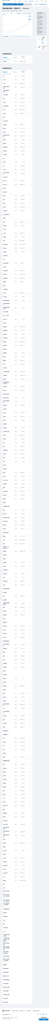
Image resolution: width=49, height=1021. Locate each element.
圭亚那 (4, 323)
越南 (4, 809)
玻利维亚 (5, 648)
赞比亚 (4, 802)
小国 (4, 931)
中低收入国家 (5, 983)
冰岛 (4, 165)
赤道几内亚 (5, 805)
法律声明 (3, 1017)
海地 (4, 618)
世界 (4, 888)
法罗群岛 (5, 592)
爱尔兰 (4, 629)
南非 (4, 222)
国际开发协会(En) (23, 1010)
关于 (37, 1)
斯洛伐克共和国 (6, 517)
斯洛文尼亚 (5, 521)
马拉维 (4, 858)
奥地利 (4, 379)
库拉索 (4, 465)
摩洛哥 (4, 498)
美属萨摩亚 (5, 734)
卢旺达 (4, 233)
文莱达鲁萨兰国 (6, 506)
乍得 (4, 117)
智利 (4, 543)
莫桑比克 (5, 768)
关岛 (4, 158)
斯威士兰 (5, 513)
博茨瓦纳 (5, 225)
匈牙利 (4, 207)
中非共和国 (5, 94)
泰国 (4, 607)
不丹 (4, 76)
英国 (4, 757)
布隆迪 (4, 454)
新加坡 (4, 528)
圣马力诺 (5, 319)
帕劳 (4, 461)
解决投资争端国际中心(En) (7, 1014)
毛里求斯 (5, 573)
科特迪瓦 (5, 686)
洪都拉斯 (5, 614)
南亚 (4, 924)
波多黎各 (5, 600)
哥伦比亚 (5, 274)
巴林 (4, 442)
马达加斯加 (5, 873)
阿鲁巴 (4, 846)
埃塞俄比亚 (5, 330)
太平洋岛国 (5, 927)
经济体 (20, 1)
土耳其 (4, 293)
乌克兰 (4, 102)
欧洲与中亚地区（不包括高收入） (6, 960)
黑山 (4, 884)
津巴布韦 (5, 611)
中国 (4, 83)
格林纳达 (5, 555)
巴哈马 (4, 420)
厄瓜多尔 (5, 252)
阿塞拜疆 (5, 813)
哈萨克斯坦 (5, 270)
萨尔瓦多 (5, 779)
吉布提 (4, 266)
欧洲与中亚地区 (6, 956)
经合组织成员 (5, 972)
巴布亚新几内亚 (6, 431)
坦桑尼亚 (5, 326)
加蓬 (4, 203)
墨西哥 (4, 360)
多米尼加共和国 (6, 371)
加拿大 (4, 195)
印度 (4, 240)
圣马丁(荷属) (5, 311)
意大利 (4, 476)
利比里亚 (5, 192)
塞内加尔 (5, 341)
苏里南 (4, 753)
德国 (4, 472)
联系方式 (16, 1017)
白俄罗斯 (5, 667)
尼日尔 (4, 412)
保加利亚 (5, 151)
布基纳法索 (5, 450)
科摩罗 (4, 682)
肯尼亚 (4, 742)
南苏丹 (4, 218)
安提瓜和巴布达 (6, 394)
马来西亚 (5, 861)
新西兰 (4, 536)
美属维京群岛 (5, 730)
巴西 (4, 446)
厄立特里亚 (5, 255)
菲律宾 (4, 775)
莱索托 (4, 772)
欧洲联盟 (5, 964)
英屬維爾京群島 (6, 760)
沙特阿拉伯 (5, 581)
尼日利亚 (5, 409)
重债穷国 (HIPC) (6, 976)
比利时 (4, 566)
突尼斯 (4, 697)
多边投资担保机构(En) (36, 1010)
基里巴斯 (5, 334)
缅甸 (4, 719)
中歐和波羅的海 (6, 909)
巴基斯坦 (5, 424)
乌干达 (4, 109)
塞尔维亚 (5, 345)
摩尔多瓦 (5, 495)
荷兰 (4, 764)
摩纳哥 (4, 502)
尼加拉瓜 (5, 405)
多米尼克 (5, 367)
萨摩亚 (4, 783)
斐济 (4, 510)
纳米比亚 (5, 715)
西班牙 (4, 794)
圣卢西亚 (5, 296)
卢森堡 (4, 237)
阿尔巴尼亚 (5, 824)
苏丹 (4, 749)
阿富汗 (4, 816)
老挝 (4, 738)
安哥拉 (4, 390)
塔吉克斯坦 (5, 338)
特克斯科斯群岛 (6, 641)
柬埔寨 (4, 551)
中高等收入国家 (6, 994)
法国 (4, 585)
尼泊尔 (4, 416)
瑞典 (4, 656)
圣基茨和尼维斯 (6, 300)
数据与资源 (31, 1)
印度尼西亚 (5, 244)
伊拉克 (4, 132)
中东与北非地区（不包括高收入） (6, 905)
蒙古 (4, 790)
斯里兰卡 (5, 525)
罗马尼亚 (5, 61)
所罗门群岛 (5, 480)
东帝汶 (4, 79)
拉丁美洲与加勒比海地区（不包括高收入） (6, 939)
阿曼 (4, 839)
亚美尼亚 (5, 124)
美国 (4, 727)
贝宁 (4, 798)
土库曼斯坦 (5, 289)
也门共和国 (5, 121)
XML (42, 41)
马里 (4, 876)
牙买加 (4, 637)
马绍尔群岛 (5, 865)
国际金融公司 (29, 1010)
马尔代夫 (5, 850)
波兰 (4, 596)
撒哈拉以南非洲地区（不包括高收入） (6, 948)
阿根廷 (4, 843)
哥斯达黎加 (5, 278)
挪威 (4, 487)
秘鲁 (4, 693)
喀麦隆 (4, 281)
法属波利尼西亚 (6, 588)
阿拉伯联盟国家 (6, 979)
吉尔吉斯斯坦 (5, 263)
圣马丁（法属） (6, 315)
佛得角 (4, 143)
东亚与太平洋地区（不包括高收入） (6, 896)
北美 (4, 920)
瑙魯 (4, 652)
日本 (4, 540)
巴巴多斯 (5, 427)
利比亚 (4, 188)
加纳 (4, 199)
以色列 (4, 128)
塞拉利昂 (5, 349)
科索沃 (4, 689)
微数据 (41, 4)
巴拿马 (4, 439)
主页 (15, 1)
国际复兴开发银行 (15, 1010)
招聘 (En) (12, 1017)
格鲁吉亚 (5, 562)
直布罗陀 (5, 674)
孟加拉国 (5, 386)
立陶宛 (4, 701)
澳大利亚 (5, 626)
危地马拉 (5, 248)
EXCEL (43, 43)
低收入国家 (5, 998)
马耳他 (4, 869)
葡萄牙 (4, 787)
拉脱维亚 (5, 483)
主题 (25, 1)
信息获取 (8, 1017)
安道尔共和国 (5, 397)
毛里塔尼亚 (5, 570)
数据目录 (44, 4)
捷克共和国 (5, 491)
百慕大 (4, 671)
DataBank (38, 4)
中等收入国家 (5, 991)
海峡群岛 (5, 622)
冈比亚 (4, 162)
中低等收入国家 (6, 987)
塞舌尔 (4, 356)
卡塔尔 (4, 229)
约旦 (4, 708)
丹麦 (4, 98)
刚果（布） (5, 180)
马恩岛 (4, 854)
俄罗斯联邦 (5, 147)
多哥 (4, 364)
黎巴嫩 (4, 880)
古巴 (4, 259)
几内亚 (4, 169)
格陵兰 (4, 558)
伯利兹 (4, 139)
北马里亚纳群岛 (6, 214)
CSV (42, 40)
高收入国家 (5, 1002)
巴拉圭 (4, 435)
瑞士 (4, 659)
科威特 (4, 678)
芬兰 (4, 745)
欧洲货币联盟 (5, 968)
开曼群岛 (5, 469)
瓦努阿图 (5, 663)
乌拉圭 (4, 113)
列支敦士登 (5, 177)
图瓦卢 (4, 285)
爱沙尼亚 (5, 633)
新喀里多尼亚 (5, 532)
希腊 (4, 457)
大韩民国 (5, 375)
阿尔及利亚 (5, 820)
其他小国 (5, 912)
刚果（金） (5, 184)
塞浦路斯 (5, 353)
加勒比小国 (5, 916)
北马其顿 (5, 210)
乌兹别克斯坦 (5, 106)
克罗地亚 (5, 154)
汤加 (4, 577)
